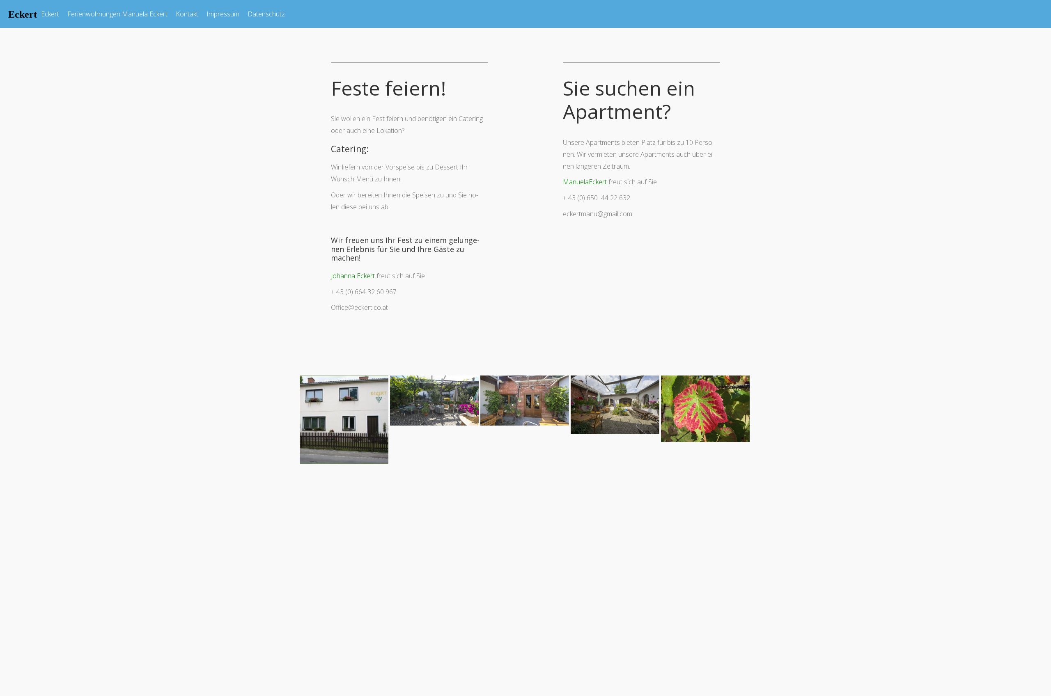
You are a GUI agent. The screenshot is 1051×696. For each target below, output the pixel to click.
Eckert (50, 13)
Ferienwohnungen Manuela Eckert (117, 13)
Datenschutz (266, 13)
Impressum (223, 13)
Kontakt (187, 13)
